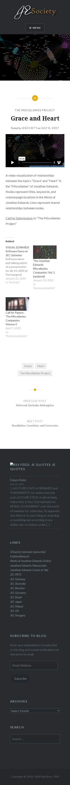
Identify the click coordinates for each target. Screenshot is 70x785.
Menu (37, 27)
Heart (41, 366)
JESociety (29, 128)
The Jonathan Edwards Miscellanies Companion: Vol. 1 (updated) (44, 268)
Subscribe (20, 678)
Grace (28, 366)
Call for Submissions (19, 218)
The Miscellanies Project (35, 110)
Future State (18, 480)
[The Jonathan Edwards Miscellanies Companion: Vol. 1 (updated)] (45, 252)
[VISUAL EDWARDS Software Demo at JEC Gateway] (19, 266)
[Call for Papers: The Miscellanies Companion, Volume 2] (17, 304)
